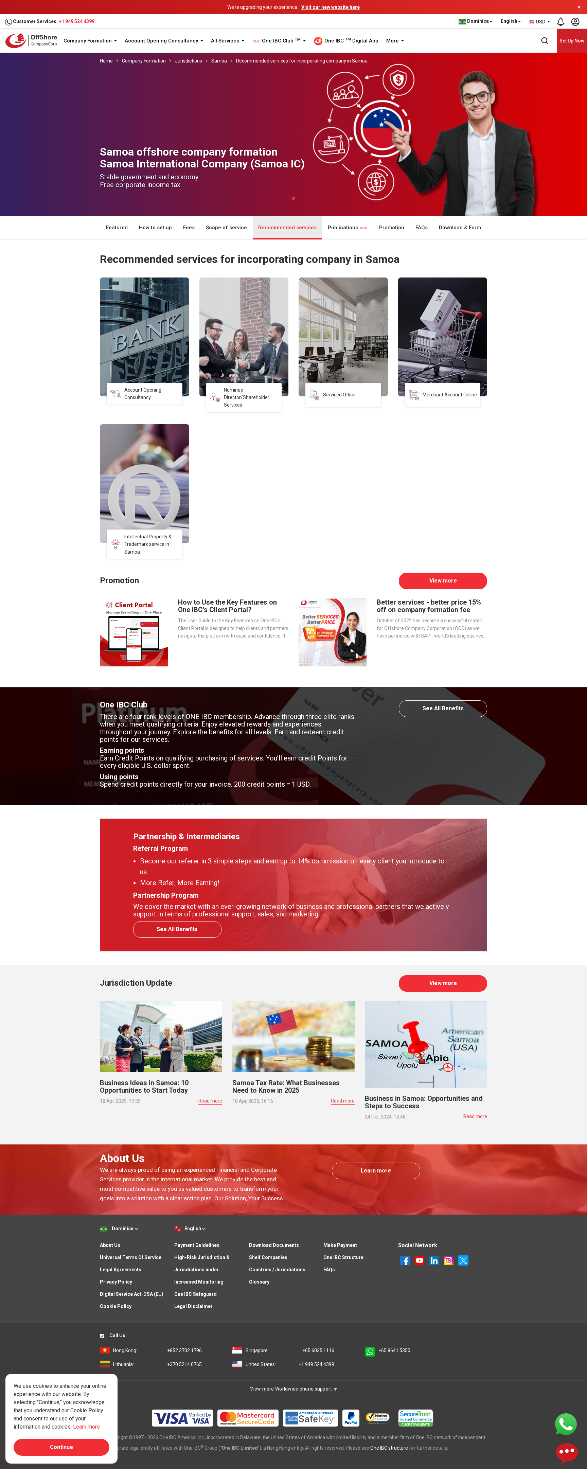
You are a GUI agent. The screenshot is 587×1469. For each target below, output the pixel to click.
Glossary (259, 1282)
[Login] (575, 22)
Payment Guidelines (196, 1245)
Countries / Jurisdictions (277, 1269)
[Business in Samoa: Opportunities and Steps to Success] (426, 1044)
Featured (117, 228)
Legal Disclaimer (193, 1306)
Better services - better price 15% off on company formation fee (429, 606)
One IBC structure (389, 1448)
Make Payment (340, 1245)
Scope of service (226, 228)
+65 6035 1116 (290, 1350)
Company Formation (88, 41)
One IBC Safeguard (195, 1294)
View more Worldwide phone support (291, 1389)
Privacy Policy (116, 1282)
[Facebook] (405, 1260)
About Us (110, 1245)
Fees (189, 228)
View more (443, 580)
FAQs (421, 228)
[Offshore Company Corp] (33, 40)
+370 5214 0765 (157, 1364)
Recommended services (287, 228)
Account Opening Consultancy (162, 41)
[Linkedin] (434, 1260)
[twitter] (463, 1260)
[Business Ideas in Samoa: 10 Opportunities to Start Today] (161, 1036)
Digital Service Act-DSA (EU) (131, 1294)
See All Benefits (443, 708)
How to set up (155, 228)
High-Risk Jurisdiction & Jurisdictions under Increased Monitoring (202, 1270)
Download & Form (460, 228)
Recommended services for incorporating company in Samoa (302, 61)
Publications (343, 228)
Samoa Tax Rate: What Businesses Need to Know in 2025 (286, 1086)
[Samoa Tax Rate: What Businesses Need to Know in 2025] (293, 1036)
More (393, 41)
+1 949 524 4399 (76, 21)
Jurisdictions (188, 61)
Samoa (219, 61)
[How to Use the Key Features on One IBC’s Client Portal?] (134, 632)
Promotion (391, 228)
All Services (226, 41)
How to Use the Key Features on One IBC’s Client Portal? (227, 606)
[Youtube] (420, 1260)
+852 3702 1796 (157, 1350)
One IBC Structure (343, 1257)
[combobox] (540, 22)
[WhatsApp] (566, 1424)
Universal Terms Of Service (130, 1257)
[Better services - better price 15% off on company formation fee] (333, 632)
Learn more (376, 1170)
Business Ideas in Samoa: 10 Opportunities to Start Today (144, 1086)
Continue (61, 1447)
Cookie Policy (115, 1306)
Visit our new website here (330, 7)
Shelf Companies (268, 1257)
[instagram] (449, 1260)
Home (106, 61)
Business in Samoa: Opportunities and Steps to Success (424, 1102)
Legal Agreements (120, 1269)
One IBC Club (281, 40)
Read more (210, 1101)
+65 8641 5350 (394, 1350)
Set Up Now (571, 40)
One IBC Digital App (350, 40)
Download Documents (274, 1245)
